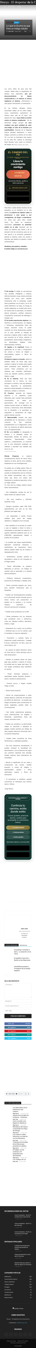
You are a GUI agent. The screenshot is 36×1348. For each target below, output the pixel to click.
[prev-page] (5, 975)
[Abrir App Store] (18, 199)
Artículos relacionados (12, 945)
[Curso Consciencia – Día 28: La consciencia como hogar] (8, 1234)
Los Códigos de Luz (19, 1159)
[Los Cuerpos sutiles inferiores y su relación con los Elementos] (7, 1136)
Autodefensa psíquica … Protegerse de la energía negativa (22, 968)
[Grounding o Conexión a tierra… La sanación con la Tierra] (8, 952)
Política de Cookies (11, 1341)
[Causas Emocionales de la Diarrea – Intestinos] (7, 1118)
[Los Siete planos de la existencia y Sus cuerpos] (7, 1109)
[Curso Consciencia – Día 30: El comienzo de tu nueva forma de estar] (8, 1217)
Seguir (28, 1027)
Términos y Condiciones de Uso (18, 1343)
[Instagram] (15, 1334)
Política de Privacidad (23, 1341)
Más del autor (23, 945)
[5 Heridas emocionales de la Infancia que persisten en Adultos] (8, 1248)
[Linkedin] (28, 907)
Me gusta (28, 1023)
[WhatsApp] (24, 907)
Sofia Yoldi (10, 31)
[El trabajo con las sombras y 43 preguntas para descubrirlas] (7, 1151)
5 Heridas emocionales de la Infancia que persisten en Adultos (20, 1144)
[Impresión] (32, 907)
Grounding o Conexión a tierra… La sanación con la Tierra (22, 952)
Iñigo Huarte (16, 1113)
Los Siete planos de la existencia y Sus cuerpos (20, 1109)
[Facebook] (11, 907)
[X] (15, 907)
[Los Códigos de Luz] (7, 1161)
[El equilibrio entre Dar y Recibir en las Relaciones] (8, 960)
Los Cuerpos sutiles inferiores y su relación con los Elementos (20, 1136)
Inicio (5, 6)
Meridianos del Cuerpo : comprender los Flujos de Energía (20, 1128)
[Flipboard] (11, 1334)
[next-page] (8, 975)
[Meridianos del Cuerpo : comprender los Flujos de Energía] (7, 1130)
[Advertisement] (18, 68)
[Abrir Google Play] (18, 193)
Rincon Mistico (11, 6)
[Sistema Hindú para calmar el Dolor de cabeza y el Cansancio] (8, 1265)
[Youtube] (30, 1334)
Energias (19, 6)
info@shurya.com (22, 1322)
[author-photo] (18, 926)
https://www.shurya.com (24, 931)
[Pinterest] (19, 907)
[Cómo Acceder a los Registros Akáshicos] (7, 1123)
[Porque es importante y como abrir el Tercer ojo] (8, 1257)
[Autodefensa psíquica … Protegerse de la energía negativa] (8, 969)
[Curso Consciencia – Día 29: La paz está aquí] (8, 1226)
